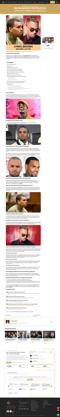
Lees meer (7, 342)
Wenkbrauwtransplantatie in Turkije (47, 404)
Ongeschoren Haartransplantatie (35, 405)
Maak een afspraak (52, 2)
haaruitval (37, 274)
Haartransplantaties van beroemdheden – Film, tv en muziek (23, 311)
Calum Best (24, 305)
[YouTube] (58, 410)
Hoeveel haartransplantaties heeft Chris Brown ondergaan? (15, 87)
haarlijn (25, 56)
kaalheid (10, 286)
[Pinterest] (28, 409)
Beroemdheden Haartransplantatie (14, 51)
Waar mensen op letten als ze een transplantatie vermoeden (15, 82)
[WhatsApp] (58, 415)
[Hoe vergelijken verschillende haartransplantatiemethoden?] (24, 334)
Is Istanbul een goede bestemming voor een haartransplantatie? (10, 339)
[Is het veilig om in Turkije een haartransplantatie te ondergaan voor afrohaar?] (49, 334)
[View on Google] (9, 389)
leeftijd (17, 285)
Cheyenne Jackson (29, 305)
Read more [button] (10, 386)
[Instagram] (58, 408)
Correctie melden (35, 316)
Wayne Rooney (10, 305)
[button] (8, 386)
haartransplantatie (26, 55)
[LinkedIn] (24, 409)
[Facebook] (19, 409)
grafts (39, 260)
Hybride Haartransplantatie (34, 404)
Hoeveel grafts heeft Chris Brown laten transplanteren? (15, 89)
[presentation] (47, 45)
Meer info (52, 321)
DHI (6, 260)
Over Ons (6, 2)
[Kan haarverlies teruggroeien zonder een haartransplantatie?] (36, 334)
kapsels (15, 57)
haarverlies (8, 183)
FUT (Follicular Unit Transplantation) (12, 79)
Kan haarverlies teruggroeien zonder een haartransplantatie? (36, 339)
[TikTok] (58, 413)
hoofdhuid (38, 254)
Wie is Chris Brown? (9, 66)
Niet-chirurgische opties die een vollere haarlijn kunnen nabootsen (16, 81)
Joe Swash (21, 305)
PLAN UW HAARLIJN (8, 362)
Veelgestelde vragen (10, 84)
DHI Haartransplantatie (33, 403)
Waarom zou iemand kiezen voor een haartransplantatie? (15, 70)
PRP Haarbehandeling (33, 410)
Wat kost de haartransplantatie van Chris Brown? (14, 85)
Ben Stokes (13, 305)
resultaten (17, 262)
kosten (10, 293)
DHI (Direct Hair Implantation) (11, 78)
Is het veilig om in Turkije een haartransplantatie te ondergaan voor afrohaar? (49, 340)
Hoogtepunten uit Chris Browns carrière (12, 67)
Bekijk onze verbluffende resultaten (48, 48)
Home (7, 51)
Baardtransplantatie (45, 403)
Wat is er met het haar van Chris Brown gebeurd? (14, 86)
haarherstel (19, 187)
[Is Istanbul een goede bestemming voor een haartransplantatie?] (11, 334)
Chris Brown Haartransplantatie (11, 64)
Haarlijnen (34, 284)
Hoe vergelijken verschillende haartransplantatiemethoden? (23, 339)
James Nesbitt (18, 305)
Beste (14, 123)
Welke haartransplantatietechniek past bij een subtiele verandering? (16, 76)
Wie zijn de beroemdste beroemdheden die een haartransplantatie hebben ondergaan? (19, 88)
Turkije (9, 189)
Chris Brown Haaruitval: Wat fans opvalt (12, 73)
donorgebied (20, 183)
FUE (6, 254)
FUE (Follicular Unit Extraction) (11, 77)
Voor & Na (9, 2)
